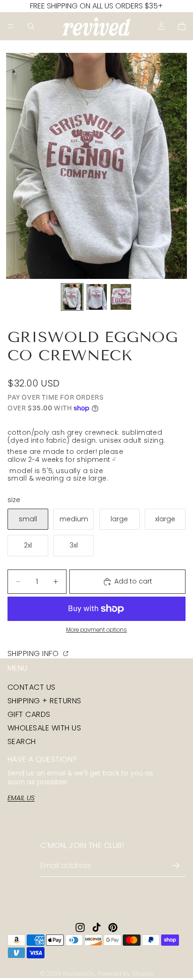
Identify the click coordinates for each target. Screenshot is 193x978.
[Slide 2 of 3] (96, 297)
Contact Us (31, 686)
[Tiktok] (96, 927)
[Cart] (181, 26)
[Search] (31, 26)
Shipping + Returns (44, 700)
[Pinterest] (113, 927)
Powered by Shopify (125, 974)
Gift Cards (29, 714)
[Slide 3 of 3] (121, 297)
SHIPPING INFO (34, 653)
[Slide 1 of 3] (72, 297)
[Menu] (11, 26)
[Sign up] (176, 866)
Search (21, 741)
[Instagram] (80, 927)
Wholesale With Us (44, 728)
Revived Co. (79, 974)
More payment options (96, 630)
